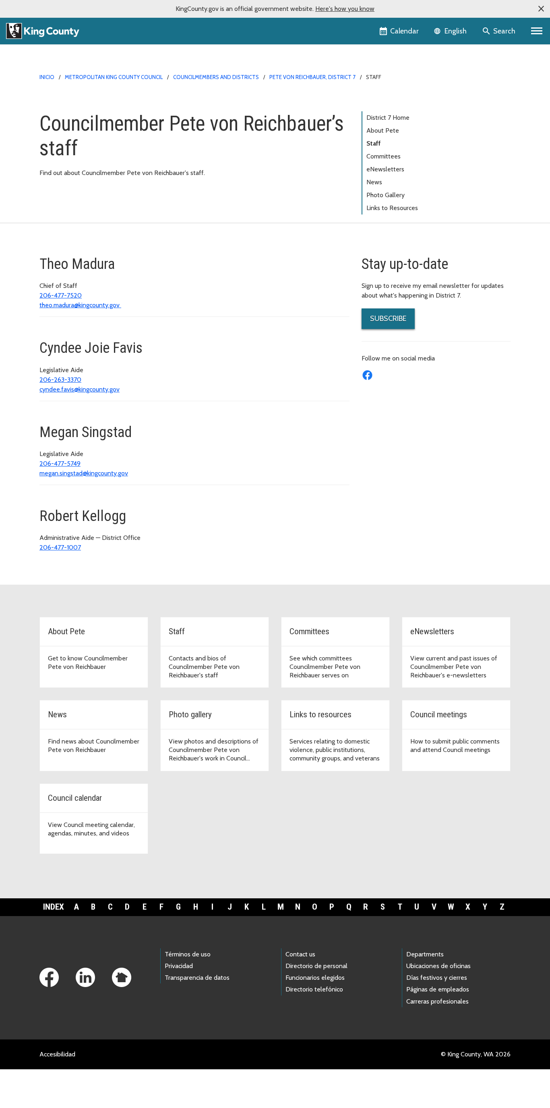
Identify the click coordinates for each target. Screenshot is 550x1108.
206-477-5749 (60, 463)
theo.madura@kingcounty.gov (80, 305)
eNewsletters (385, 169)
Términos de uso (188, 954)
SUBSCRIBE (388, 318)
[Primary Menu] (537, 31)
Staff (373, 143)
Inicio (46, 77)
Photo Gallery (385, 195)
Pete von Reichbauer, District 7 (312, 77)
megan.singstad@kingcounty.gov (83, 473)
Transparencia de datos (197, 977)
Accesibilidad (57, 1054)
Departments (425, 954)
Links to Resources (392, 208)
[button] (541, 9)
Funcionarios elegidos (315, 977)
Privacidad (179, 966)
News (374, 182)
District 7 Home (387, 117)
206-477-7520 (60, 295)
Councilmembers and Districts (216, 77)
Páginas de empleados (437, 989)
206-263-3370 (60, 379)
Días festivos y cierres (436, 977)
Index (53, 907)
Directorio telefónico (314, 989)
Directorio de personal (316, 966)
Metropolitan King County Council (114, 77)
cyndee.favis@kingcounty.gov (79, 389)
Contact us (300, 954)
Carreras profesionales (437, 1001)
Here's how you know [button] (344, 8)
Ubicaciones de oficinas (438, 966)
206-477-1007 (60, 547)
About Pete (382, 130)
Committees (383, 156)
